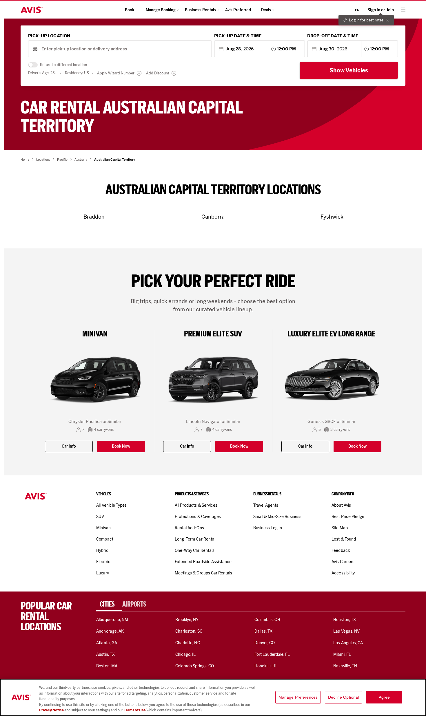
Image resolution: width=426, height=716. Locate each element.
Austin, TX (105, 654)
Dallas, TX (263, 631)
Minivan (103, 527)
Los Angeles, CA (348, 642)
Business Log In (267, 527)
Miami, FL (342, 654)
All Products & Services (196, 505)
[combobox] (124, 49)
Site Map (339, 527)
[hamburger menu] (403, 10)
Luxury (102, 573)
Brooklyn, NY (187, 619)
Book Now (121, 446)
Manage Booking (161, 10)
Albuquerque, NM (112, 619)
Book (129, 10)
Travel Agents (265, 505)
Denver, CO (264, 642)
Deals (266, 10)
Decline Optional (343, 697)
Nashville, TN (345, 666)
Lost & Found (344, 539)
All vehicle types (111, 505)
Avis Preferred (238, 10)
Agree (384, 697)
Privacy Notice (51, 710)
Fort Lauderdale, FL (272, 654)
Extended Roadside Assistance (203, 561)
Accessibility (343, 573)
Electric (103, 561)
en (357, 10)
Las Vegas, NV (346, 631)
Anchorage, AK (110, 631)
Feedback (340, 550)
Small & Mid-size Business (277, 516)
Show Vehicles (349, 70)
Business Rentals (200, 10)
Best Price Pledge (348, 516)
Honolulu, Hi (265, 666)
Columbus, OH (267, 619)
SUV (100, 516)
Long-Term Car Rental (195, 539)
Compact (104, 539)
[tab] (109, 604)
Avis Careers (343, 561)
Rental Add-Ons (189, 527)
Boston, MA (106, 666)
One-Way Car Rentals (194, 550)
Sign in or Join (380, 10)
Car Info (69, 446)
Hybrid (102, 550)
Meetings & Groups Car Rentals (203, 573)
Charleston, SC (188, 631)
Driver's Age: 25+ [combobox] (42, 72)
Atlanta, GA (106, 642)
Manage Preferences (298, 697)
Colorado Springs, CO (194, 666)
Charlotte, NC (187, 642)
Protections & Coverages (198, 516)
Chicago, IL (185, 654)
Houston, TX (344, 619)
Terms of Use (134, 710)
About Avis (341, 505)
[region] (213, 697)
